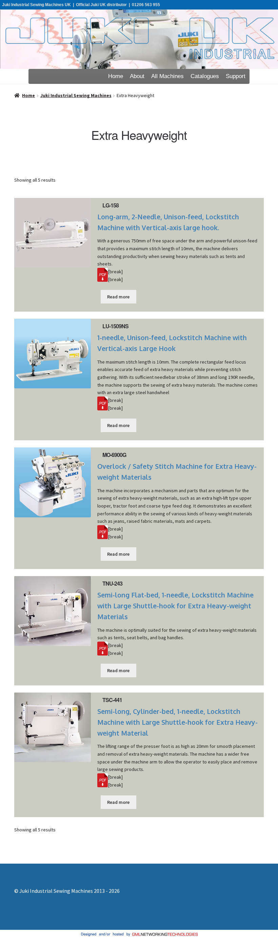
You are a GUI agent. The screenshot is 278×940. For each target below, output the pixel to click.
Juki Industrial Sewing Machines (76, 95)
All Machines (167, 76)
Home (115, 76)
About (137, 76)
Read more (118, 297)
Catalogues (205, 76)
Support (235, 76)
